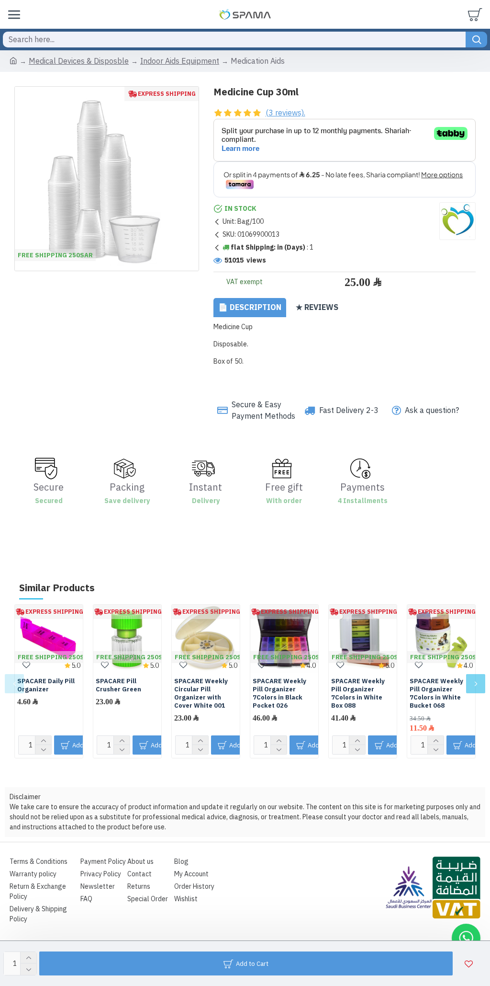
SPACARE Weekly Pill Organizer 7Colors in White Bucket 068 (436, 693)
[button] (14, 683)
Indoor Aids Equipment (179, 61)
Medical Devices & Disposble (79, 61)
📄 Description (249, 307)
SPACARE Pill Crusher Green (118, 685)
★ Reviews (317, 307)
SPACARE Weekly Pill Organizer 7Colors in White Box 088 (358, 693)
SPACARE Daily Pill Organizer (46, 685)
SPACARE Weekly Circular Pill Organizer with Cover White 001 (201, 693)
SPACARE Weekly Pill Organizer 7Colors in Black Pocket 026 (279, 693)
